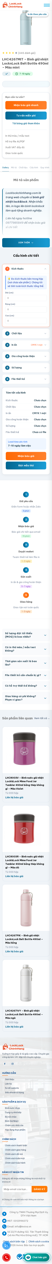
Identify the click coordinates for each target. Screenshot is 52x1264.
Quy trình (44, 167)
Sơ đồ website (12, 1088)
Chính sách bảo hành (15, 1163)
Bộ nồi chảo (10, 1117)
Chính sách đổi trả (14, 1154)
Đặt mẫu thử (26, 465)
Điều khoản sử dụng (14, 1092)
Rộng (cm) (10, 304)
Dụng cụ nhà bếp (13, 1112)
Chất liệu (23, 167)
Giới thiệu (9, 1079)
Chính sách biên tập (14, 1241)
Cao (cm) (9, 316)
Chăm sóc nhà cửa (14, 1125)
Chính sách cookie (38, 1241)
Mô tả (14, 167)
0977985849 (14, 222)
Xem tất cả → (42, 718)
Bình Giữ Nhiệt (11, 1121)
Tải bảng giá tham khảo (26, 123)
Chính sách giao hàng (15, 1150)
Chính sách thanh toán (16, 1145)
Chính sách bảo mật (15, 1158)
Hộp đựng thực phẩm (15, 1130)
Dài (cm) (9, 293)
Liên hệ (8, 1083)
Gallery (5, 167)
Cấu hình (34, 167)
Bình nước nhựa (12, 1108)
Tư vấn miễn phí (26, 115)
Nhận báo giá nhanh (26, 105)
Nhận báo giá (26, 456)
